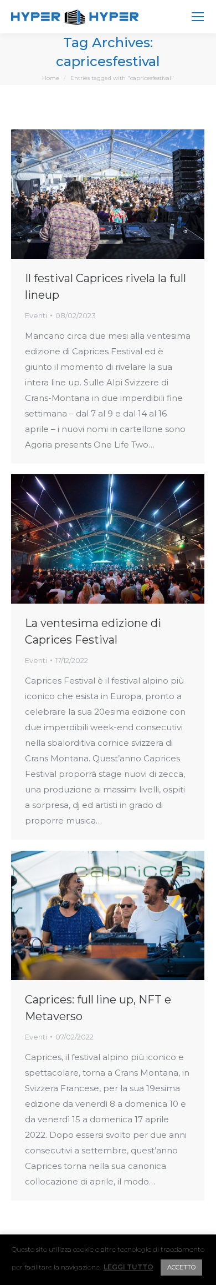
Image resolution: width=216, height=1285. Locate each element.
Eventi (36, 315)
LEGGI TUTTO (128, 1267)
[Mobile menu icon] (198, 16)
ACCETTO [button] (181, 1267)
